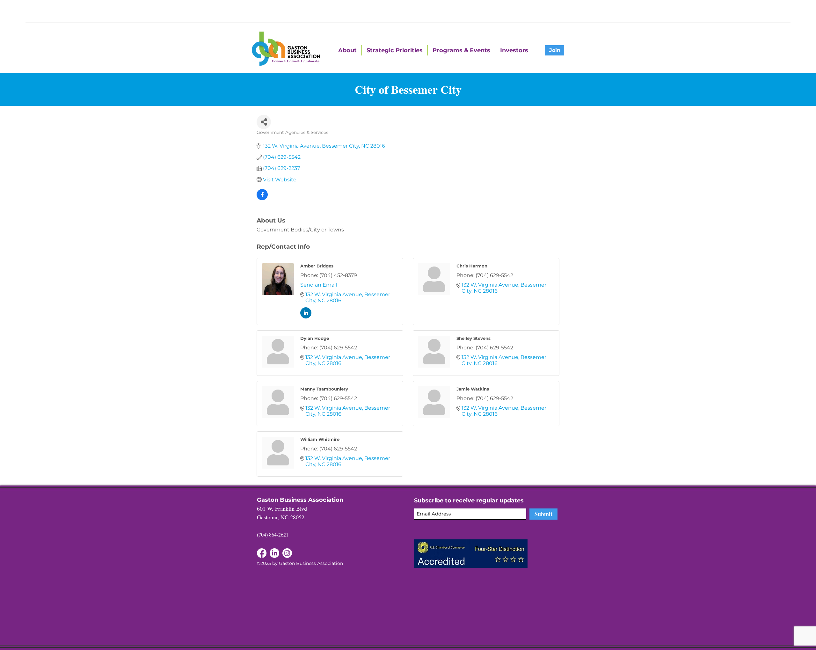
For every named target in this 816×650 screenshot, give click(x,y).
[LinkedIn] (261, 553)
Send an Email (318, 285)
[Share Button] (264, 122)
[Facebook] (274, 553)
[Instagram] (287, 553)
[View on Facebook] (262, 198)
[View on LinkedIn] (305, 317)
